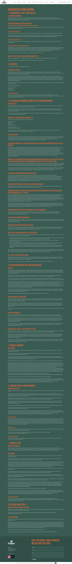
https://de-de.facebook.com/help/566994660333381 (53, 374)
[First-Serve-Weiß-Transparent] (11, 542)
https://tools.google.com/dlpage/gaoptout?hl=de (21, 430)
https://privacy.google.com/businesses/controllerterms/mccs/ (18, 408)
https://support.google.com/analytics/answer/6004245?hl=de (18, 433)
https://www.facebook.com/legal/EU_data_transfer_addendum (18, 374)
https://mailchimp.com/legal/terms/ (40, 488)
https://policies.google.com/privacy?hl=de (15, 513)
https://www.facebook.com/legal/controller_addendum (17, 368)
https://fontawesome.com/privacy (51, 531)
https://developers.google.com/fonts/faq (33, 512)
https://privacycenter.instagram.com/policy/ (36, 374)
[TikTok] (68, 2)
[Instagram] (69, 2)
